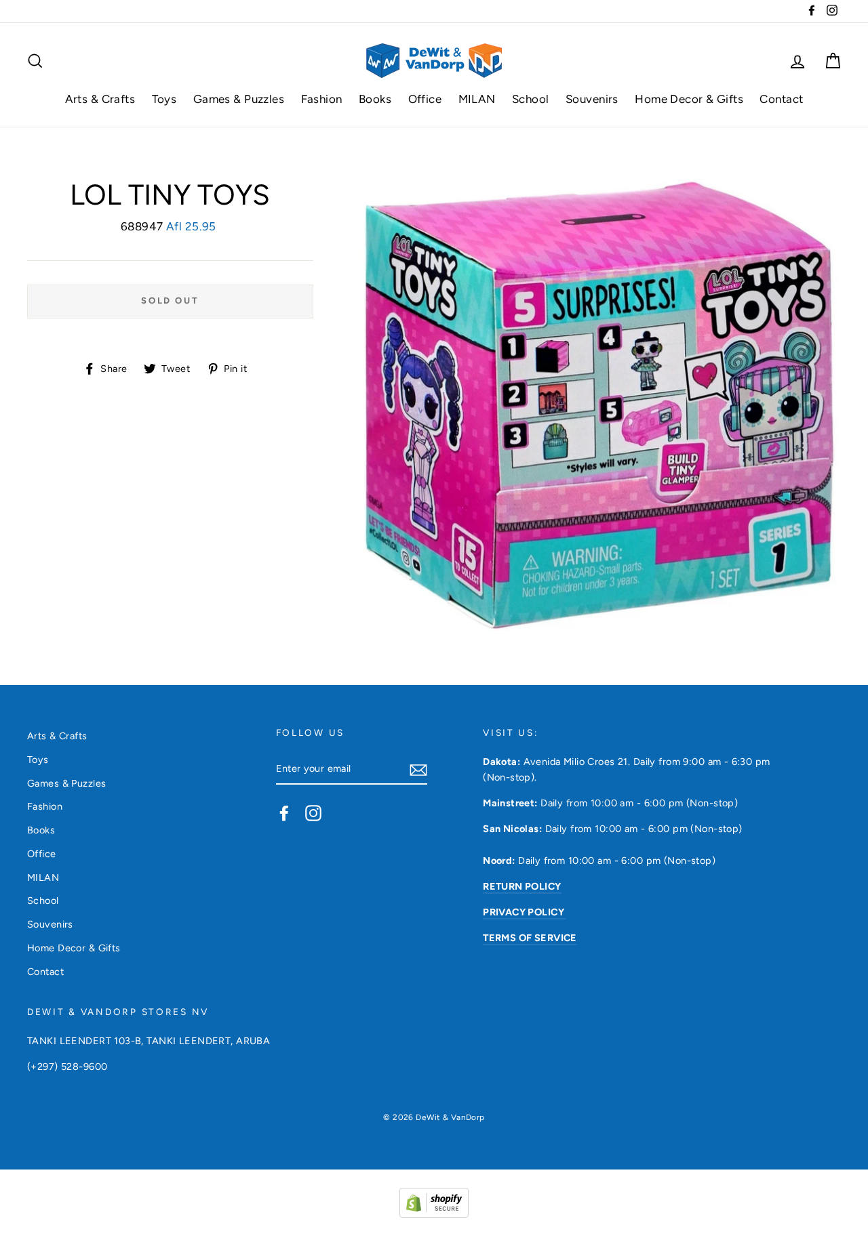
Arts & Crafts (100, 99)
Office (425, 99)
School (530, 99)
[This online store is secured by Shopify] (434, 1213)
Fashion (321, 99)
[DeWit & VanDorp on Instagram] (313, 813)
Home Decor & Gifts (689, 99)
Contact (781, 99)
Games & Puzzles (238, 99)
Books (375, 99)
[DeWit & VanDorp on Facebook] (284, 813)
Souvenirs (592, 99)
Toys (164, 99)
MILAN (477, 99)
